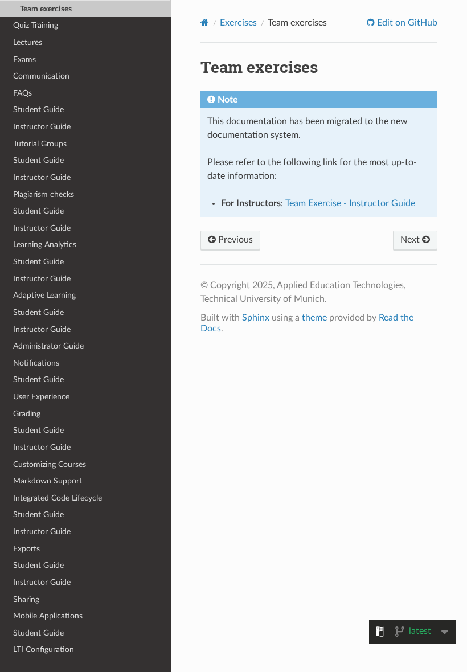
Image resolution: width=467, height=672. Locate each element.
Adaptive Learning (44, 295)
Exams (24, 59)
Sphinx (255, 317)
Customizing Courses (49, 464)
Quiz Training (35, 25)
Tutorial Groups (40, 144)
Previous (234, 239)
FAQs (22, 93)
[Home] (204, 22)
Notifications (36, 363)
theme (314, 317)
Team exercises (46, 9)
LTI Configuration (43, 649)
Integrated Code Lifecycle (57, 498)
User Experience (41, 396)
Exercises (238, 22)
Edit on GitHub (406, 22)
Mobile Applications (48, 616)
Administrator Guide (48, 346)
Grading (26, 413)
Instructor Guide (42, 126)
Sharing (26, 599)
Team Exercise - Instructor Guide (350, 203)
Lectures (27, 42)
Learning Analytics (44, 244)
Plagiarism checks (43, 194)
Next (411, 239)
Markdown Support (47, 481)
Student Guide (38, 109)
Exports (26, 548)
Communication (41, 76)
